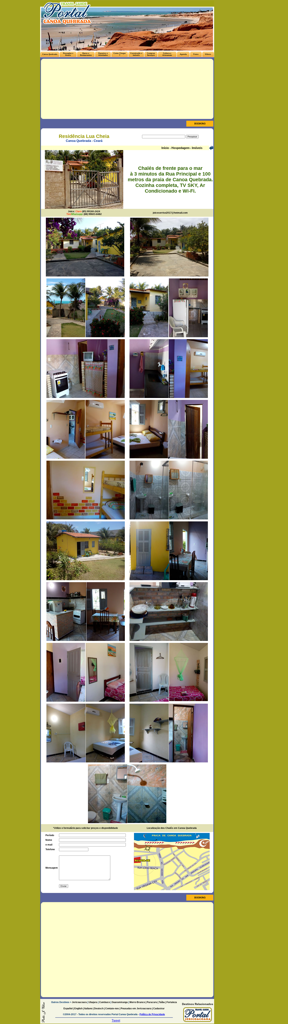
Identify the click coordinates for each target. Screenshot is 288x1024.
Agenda (183, 54)
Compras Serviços (151, 54)
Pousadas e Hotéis (68, 54)
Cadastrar (159, 1008)
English (78, 1008)
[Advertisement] (127, 89)
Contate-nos (112, 1008)
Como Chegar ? (119, 54)
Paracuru (152, 1002)
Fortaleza (172, 1002)
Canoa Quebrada (49, 54)
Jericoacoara (79, 1002)
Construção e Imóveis (136, 54)
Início (165, 148)
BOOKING (200, 123)
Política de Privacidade (152, 1014)
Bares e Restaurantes (86, 54)
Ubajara (93, 1002)
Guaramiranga (120, 1002)
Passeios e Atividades (103, 54)
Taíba (162, 1002)
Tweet (116, 1020)
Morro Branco (137, 1002)
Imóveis (196, 148)
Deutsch (98, 1008)
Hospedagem (180, 148)
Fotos (195, 54)
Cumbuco (104, 1002)
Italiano (88, 1008)
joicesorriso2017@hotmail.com (170, 212)
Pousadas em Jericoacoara (136, 1008)
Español (67, 1008)
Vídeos (208, 54)
